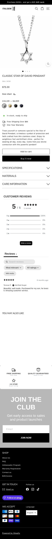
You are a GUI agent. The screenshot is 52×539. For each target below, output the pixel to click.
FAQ (4, 461)
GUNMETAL (21, 106)
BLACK (16, 106)
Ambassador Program (11, 465)
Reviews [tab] (11, 253)
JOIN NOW (26, 438)
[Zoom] (48, 63)
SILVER (4, 106)
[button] (26, 215)
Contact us (6, 472)
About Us (6, 458)
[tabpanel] (26, 282)
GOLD (10, 106)
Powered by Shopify (11, 533)
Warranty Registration (11, 469)
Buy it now (26, 158)
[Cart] (42, 9)
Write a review (26, 243)
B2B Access (7, 476)
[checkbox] (10, 273)
